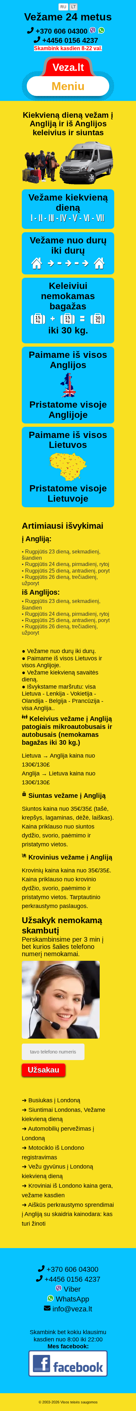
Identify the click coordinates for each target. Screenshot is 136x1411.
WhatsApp (71, 1299)
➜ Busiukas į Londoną (51, 1100)
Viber (71, 1289)
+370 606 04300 (61, 31)
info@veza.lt (71, 1309)
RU (63, 7)
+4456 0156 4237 (69, 40)
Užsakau (43, 1069)
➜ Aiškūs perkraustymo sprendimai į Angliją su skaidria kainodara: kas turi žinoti (68, 1214)
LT (73, 7)
